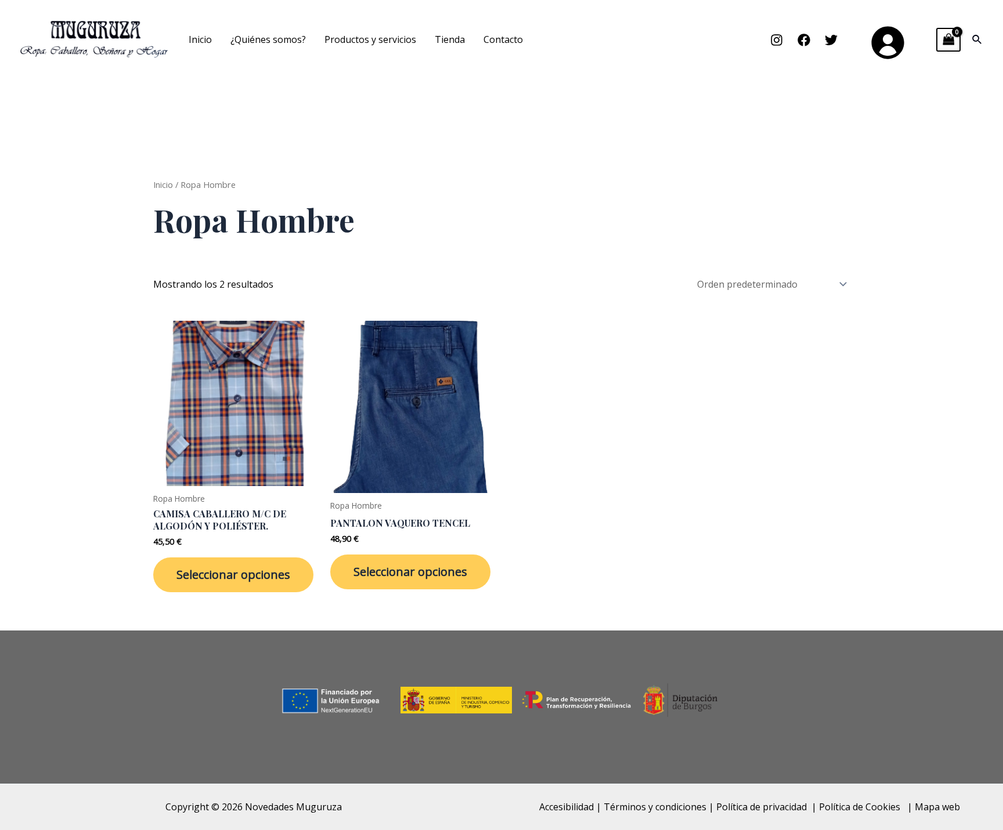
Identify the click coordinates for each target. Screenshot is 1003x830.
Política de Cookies (861, 806)
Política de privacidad (761, 806)
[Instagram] (776, 40)
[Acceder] (887, 41)
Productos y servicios (370, 39)
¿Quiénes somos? (268, 39)
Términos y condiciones (655, 806)
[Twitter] (831, 40)
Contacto (503, 39)
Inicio (200, 39)
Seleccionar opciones (233, 574)
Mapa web (937, 806)
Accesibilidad (566, 806)
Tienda (450, 39)
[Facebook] (804, 40)
